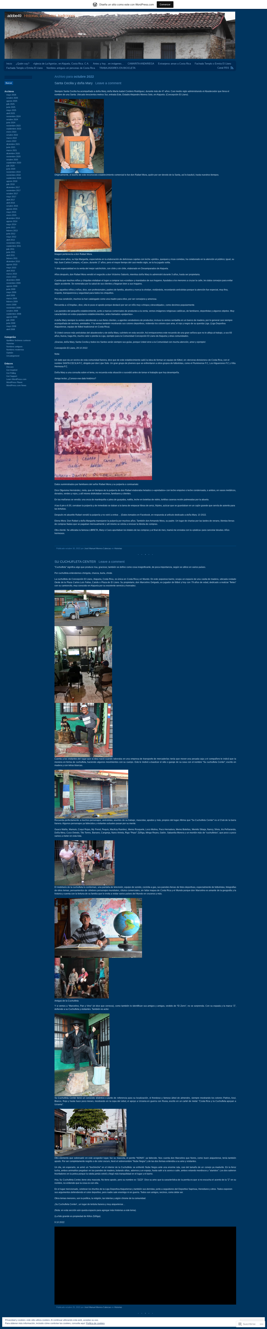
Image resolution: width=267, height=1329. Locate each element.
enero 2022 (11, 141)
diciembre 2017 (13, 187)
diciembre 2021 (13, 144)
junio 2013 (10, 227)
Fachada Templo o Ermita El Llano (213, 63)
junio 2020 (10, 169)
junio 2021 (10, 147)
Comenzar (165, 4)
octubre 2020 (12, 159)
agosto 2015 (11, 209)
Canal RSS (223, 67)
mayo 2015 (11, 212)
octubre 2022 (12, 135)
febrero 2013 (12, 230)
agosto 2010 (11, 264)
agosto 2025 (11, 101)
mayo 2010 (11, 267)
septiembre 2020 (13, 163)
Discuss (10, 367)
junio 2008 (10, 323)
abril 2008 (10, 329)
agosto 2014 (11, 221)
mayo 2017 (11, 197)
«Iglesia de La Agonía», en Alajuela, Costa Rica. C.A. (61, 63)
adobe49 (14, 15)
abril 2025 (10, 113)
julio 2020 (10, 166)
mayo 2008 (11, 326)
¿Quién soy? (22, 63)
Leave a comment (108, 83)
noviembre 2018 (13, 175)
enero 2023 (11, 132)
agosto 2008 (11, 317)
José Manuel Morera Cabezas (97, 548)
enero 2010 (11, 277)
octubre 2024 (12, 119)
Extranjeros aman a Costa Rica (174, 63)
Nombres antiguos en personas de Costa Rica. (71, 68)
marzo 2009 (11, 298)
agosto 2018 (11, 181)
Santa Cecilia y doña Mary (73, 83)
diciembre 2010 (13, 261)
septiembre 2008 (13, 314)
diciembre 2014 (13, 218)
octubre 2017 (12, 193)
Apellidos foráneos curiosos (18, 340)
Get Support (11, 376)
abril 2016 (10, 203)
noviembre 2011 (13, 243)
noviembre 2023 (13, 126)
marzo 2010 (11, 274)
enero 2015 (11, 215)
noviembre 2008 (13, 308)
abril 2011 (10, 255)
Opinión (9, 353)
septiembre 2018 (13, 178)
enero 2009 (11, 305)
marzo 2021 (11, 150)
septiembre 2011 (13, 246)
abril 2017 (10, 200)
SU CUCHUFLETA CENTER (75, 561)
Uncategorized (12, 356)
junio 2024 (10, 122)
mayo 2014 (11, 224)
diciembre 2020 (13, 153)
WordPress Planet (14, 382)
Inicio (9, 63)
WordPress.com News (16, 385)
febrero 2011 (11, 258)
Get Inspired (11, 370)
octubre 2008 (12, 311)
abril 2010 (10, 271)
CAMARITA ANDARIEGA (141, 63)
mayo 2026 (11, 95)
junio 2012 (10, 234)
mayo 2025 (11, 110)
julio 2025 (10, 104)
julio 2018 (10, 184)
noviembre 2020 (13, 156)
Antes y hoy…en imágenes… (108, 63)
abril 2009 (10, 295)
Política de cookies (95, 1323)
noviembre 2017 (13, 190)
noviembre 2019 (13, 172)
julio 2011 (10, 249)
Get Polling (11, 373)
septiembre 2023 (13, 129)
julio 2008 (10, 320)
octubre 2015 (12, 206)
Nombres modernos (15, 350)
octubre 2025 (12, 98)
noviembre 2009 (13, 283)
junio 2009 (10, 289)
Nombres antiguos (14, 346)
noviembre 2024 (13, 116)
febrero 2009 (12, 301)
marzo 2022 (11, 138)
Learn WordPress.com (16, 379)
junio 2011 (10, 252)
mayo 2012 (11, 237)
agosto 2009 (11, 286)
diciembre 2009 (13, 280)
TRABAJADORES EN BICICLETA (117, 68)
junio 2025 (10, 107)
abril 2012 (10, 240)
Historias (118, 548)
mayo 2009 (11, 292)
